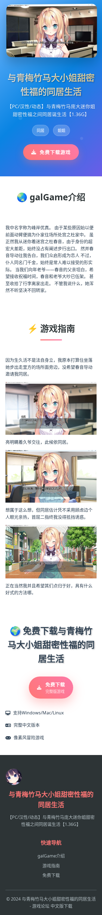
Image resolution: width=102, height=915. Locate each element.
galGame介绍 (51, 856)
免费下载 (51, 875)
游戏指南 (51, 866)
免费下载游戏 (55, 152)
